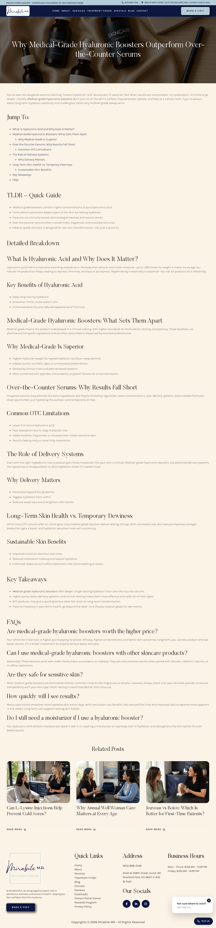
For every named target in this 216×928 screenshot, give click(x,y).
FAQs (15, 180)
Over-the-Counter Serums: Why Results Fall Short (43, 144)
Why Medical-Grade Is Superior (37, 139)
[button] (130, 2)
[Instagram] (146, 904)
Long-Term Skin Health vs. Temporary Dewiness (42, 164)
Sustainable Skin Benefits (34, 169)
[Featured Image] (38, 782)
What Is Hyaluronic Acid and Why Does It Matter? (43, 129)
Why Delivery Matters (31, 159)
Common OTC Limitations (34, 149)
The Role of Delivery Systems (30, 154)
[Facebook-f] (127, 904)
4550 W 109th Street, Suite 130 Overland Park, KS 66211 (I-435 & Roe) (142, 877)
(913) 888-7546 (132, 865)
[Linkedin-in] (136, 904)
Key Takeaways (21, 174)
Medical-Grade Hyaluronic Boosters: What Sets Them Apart (49, 134)
